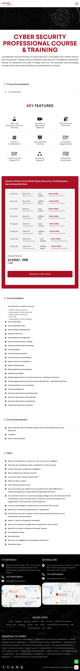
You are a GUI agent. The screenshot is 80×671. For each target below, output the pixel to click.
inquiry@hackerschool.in (16, 581)
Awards (30, 624)
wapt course (52, 651)
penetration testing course (32, 651)
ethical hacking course (64, 648)
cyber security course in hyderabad (51, 639)
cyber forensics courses (12, 648)
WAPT (49, 628)
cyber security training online (38, 648)
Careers (35, 621)
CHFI (72, 624)
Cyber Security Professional (57, 624)
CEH (36, 624)
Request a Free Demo (40, 274)
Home (11, 621)
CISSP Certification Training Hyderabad (30, 657)
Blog (42, 621)
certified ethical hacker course (35, 645)
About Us (26, 621)
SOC (43, 628)
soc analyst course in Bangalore (30, 654)
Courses (18, 621)
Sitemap (22, 624)
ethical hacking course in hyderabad (45, 642)
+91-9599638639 (14, 577)
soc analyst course (10, 651)
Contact (49, 621)
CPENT (42, 624)
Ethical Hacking (34, 628)
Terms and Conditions (63, 621)
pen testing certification (62, 645)
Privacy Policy (11, 624)
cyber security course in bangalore (17, 639)
